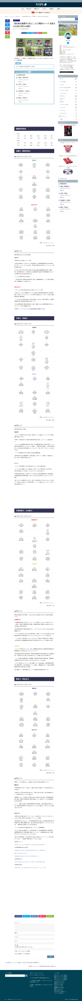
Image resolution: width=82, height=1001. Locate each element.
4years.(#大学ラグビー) (58, 990)
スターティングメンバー (24, 79)
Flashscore (56, 991)
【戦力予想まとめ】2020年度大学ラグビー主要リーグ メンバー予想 (30, 867)
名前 (16, 932)
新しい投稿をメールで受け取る (23, 953)
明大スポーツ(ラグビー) (58, 986)
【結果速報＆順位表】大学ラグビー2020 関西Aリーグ (26, 856)
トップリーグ (68, 107)
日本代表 (68, 101)
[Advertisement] (34, 115)
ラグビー (67, 78)
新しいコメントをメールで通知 (23, 951)
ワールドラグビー (68, 113)
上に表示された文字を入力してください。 (24, 946)
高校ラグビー (68, 98)
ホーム (5, 999)
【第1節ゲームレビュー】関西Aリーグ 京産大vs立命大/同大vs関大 (29, 844)
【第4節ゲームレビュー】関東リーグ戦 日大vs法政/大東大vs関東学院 (22, 962)
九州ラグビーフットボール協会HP (60, 979)
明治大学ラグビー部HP (58, 984)
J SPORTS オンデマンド (48, 242)
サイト (15, 941)
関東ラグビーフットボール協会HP (60, 976)
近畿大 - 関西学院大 (23, 77)
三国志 (68, 119)
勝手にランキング (67, 116)
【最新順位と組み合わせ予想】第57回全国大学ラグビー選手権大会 (29, 850)
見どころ (20, 81)
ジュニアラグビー (68, 93)
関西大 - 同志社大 (22, 97)
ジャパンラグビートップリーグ (60, 980)
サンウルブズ (68, 110)
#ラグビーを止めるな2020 (68, 87)
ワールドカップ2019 (68, 104)
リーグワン (68, 84)
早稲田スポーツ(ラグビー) (59, 983)
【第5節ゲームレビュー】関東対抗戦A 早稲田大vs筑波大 (41, 966)
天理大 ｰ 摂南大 (21, 84)
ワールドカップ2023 (68, 90)
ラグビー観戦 (68, 81)
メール (16, 936)
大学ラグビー (16, 20)
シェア (7, 21)
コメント (17, 922)
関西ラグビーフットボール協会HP (60, 977)
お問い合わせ (10, 999)
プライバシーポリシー (18, 999)
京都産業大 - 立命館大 (23, 91)
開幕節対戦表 (21, 75)
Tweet (7, 25)
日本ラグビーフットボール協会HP (60, 975)
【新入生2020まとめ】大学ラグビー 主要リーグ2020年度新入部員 (29, 861)
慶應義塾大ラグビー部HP (59, 987)
